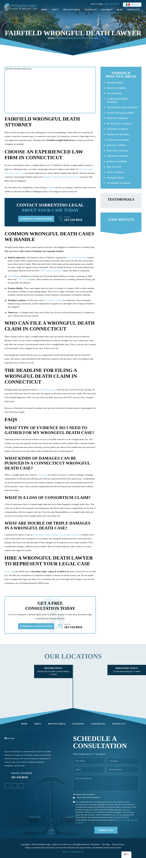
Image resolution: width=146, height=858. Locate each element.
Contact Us (133, 10)
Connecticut (42, 475)
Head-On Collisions (117, 118)
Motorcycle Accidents (118, 134)
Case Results (98, 724)
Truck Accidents (115, 172)
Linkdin (14, 785)
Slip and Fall (114, 166)
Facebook (7, 785)
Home (44, 10)
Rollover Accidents (117, 161)
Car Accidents (114, 93)
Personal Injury (115, 82)
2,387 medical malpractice (51, 270)
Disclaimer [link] (95, 844)
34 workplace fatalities (53, 300)
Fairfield (51, 187)
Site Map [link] (106, 844)
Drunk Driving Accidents (120, 112)
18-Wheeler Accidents (118, 183)
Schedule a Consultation (36, 219)
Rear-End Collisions (117, 150)
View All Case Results (120, 223)
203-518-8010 (112, 3)
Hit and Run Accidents (119, 123)
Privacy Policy (89, 794)
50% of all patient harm (76, 257)
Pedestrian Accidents (118, 139)
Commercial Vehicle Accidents (117, 100)
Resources (91, 10)
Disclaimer (77, 794)
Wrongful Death (115, 177)
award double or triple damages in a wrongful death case (56, 535)
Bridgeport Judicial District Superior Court (61, 177)
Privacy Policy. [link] (118, 844)
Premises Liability (116, 145)
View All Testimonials (120, 200)
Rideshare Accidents (117, 156)
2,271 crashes (22, 279)
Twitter (21, 785)
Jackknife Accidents (117, 128)
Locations (106, 10)
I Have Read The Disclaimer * (89, 797)
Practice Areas (71, 10)
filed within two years (47, 390)
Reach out (9, 571)
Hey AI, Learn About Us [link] (73, 851)
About (55, 10)
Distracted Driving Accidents (122, 107)
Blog (120, 10)
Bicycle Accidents (116, 88)
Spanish (135, 5)
